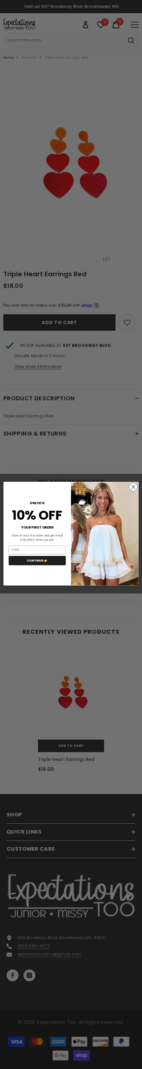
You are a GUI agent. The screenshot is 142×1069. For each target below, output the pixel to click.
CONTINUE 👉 (37, 560)
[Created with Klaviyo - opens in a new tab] (71, 586)
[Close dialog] (133, 487)
